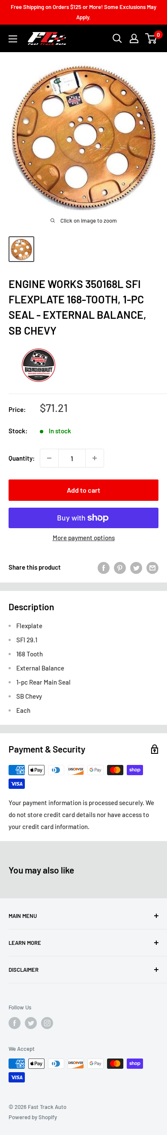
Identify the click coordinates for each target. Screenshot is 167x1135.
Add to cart (83, 490)
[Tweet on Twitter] (136, 567)
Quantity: (22, 458)
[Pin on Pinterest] (120, 567)
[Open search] (117, 38)
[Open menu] (13, 38)
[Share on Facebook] (104, 567)
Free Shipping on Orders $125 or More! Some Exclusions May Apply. (83, 12)
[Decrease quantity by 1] (49, 458)
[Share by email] (152, 567)
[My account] (134, 38)
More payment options (84, 537)
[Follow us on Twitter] (31, 1023)
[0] (151, 38)
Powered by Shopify (33, 1117)
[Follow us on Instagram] (47, 1023)
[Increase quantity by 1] (95, 458)
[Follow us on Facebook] (15, 1023)
